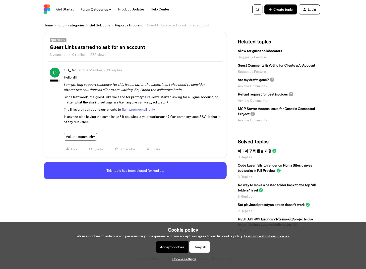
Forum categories (71, 25)
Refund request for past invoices (263, 94)
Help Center (160, 9)
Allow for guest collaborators (260, 51)
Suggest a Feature (252, 57)
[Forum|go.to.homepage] (47, 9)
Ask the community (80, 137)
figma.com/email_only (138, 109)
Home (48, 25)
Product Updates (131, 9)
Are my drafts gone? (253, 80)
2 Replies (245, 211)
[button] (280, 9)
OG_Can (70, 70)
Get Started (65, 9)
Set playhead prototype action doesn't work (271, 205)
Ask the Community (252, 86)
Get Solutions (99, 25)
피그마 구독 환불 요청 (254, 151)
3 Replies (245, 157)
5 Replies (245, 196)
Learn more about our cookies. (267, 236)
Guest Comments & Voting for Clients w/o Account (276, 65)
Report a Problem (128, 25)
